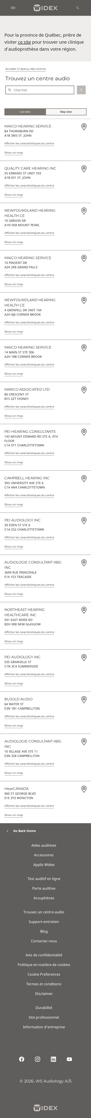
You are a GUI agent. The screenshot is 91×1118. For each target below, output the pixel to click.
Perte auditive (43, 888)
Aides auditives (43, 845)
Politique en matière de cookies (44, 964)
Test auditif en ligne (44, 878)
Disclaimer (44, 993)
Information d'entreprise (44, 1027)
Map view (66, 111)
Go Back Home (24, 831)
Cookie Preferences (44, 974)
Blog (44, 931)
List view (25, 111)
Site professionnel (44, 1017)
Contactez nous (44, 941)
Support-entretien (44, 921)
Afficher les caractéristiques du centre (29, 143)
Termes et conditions (43, 984)
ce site (24, 42)
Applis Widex (44, 864)
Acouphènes (44, 898)
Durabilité (44, 1007)
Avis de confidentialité (44, 955)
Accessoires (44, 855)
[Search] (77, 8)
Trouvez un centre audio (43, 912)
